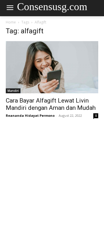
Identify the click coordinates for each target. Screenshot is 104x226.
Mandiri (13, 91)
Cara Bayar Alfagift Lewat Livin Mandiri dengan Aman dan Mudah (51, 104)
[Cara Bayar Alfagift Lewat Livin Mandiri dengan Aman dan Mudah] (52, 67)
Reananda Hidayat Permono (30, 115)
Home (11, 22)
